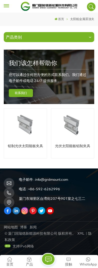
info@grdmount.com (51, 179)
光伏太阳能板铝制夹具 (72, 146)
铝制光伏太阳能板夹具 (25, 146)
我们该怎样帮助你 (33, 63)
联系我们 (21, 93)
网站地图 (11, 227)
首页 (61, 19)
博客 (23, 227)
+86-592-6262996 (44, 189)
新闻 (33, 227)
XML (80, 233)
